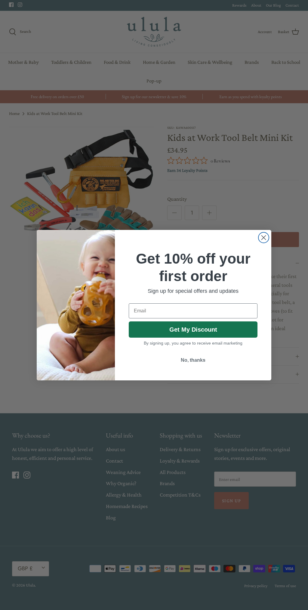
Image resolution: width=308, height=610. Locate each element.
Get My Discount (193, 329)
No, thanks (193, 360)
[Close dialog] (263, 237)
